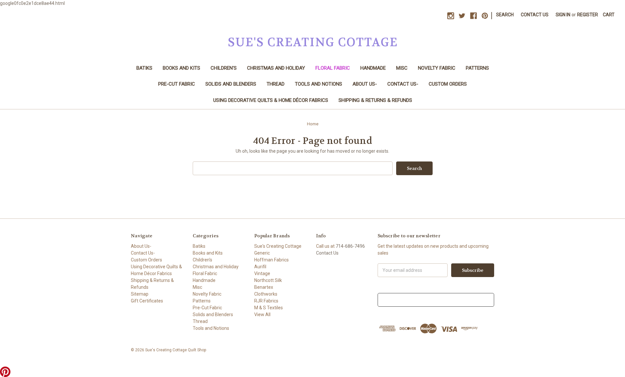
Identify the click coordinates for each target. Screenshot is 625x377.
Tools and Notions (318, 84)
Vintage (262, 273)
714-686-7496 (350, 246)
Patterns (477, 68)
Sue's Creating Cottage (277, 246)
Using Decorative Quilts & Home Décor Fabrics (270, 100)
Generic (262, 253)
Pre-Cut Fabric (176, 84)
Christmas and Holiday (276, 68)
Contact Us (535, 14)
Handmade (373, 68)
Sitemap (139, 294)
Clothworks (265, 294)
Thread (276, 84)
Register (587, 14)
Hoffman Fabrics (271, 259)
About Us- (365, 84)
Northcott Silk (268, 280)
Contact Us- (402, 84)
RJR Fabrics (266, 300)
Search (505, 14)
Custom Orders (448, 84)
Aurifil (260, 266)
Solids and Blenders (230, 84)
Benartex (263, 287)
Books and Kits (181, 68)
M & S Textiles (268, 307)
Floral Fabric (332, 68)
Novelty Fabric (436, 68)
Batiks (144, 68)
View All (262, 314)
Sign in (563, 14)
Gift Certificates (147, 300)
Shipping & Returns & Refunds (375, 100)
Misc (402, 68)
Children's (224, 68)
